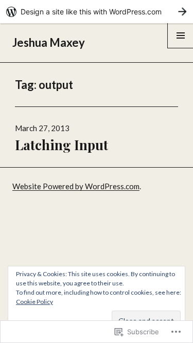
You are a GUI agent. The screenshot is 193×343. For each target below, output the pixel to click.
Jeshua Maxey (48, 42)
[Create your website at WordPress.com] (96, 11)
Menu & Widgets (180, 47)
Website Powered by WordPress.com (75, 186)
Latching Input (61, 145)
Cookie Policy (34, 301)
